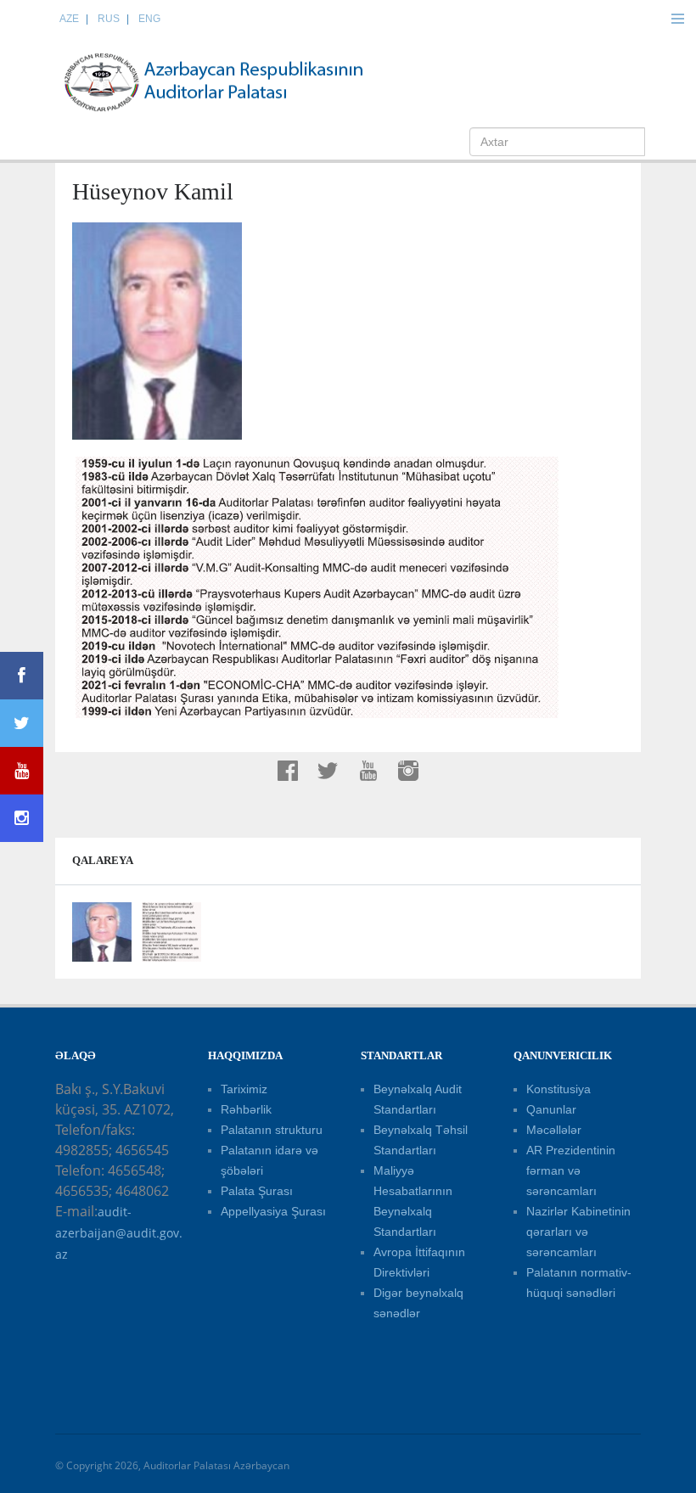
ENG (149, 19)
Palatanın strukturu (272, 1130)
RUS (109, 19)
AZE (69, 19)
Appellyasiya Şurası (273, 1211)
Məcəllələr (553, 1130)
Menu (677, 18)
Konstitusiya (558, 1089)
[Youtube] (21, 770)
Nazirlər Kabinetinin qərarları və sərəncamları (578, 1231)
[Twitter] (21, 723)
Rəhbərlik (246, 1109)
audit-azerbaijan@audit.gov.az (118, 1233)
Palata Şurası (257, 1191)
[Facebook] (21, 675)
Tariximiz (244, 1089)
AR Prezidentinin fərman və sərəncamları (570, 1170)
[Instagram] (21, 818)
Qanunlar (551, 1109)
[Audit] (229, 81)
